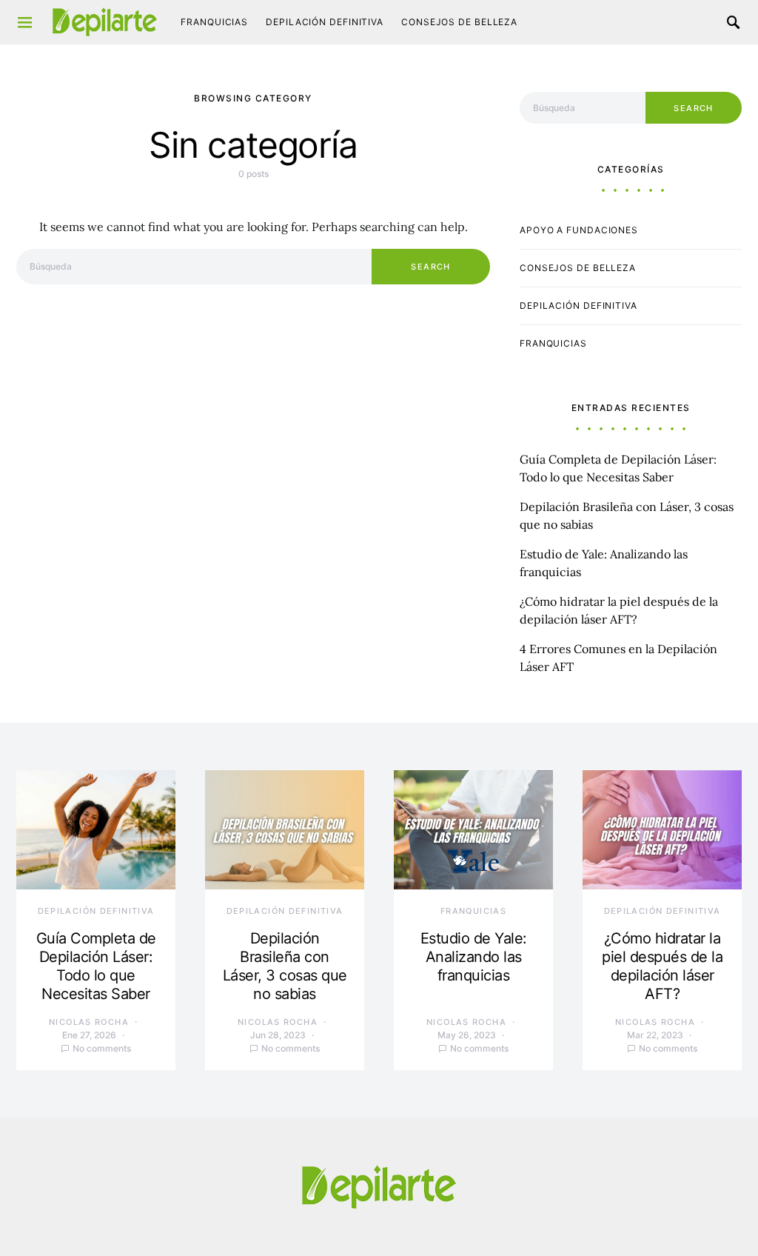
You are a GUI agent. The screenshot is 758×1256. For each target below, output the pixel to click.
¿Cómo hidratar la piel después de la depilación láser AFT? (662, 966)
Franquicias (214, 21)
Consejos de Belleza (459, 21)
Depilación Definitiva (324, 21)
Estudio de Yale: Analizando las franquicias (473, 956)
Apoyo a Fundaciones (579, 230)
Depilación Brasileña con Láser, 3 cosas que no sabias (285, 966)
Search (430, 266)
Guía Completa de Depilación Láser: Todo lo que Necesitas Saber (96, 966)
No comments (102, 1048)
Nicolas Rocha (89, 1022)
